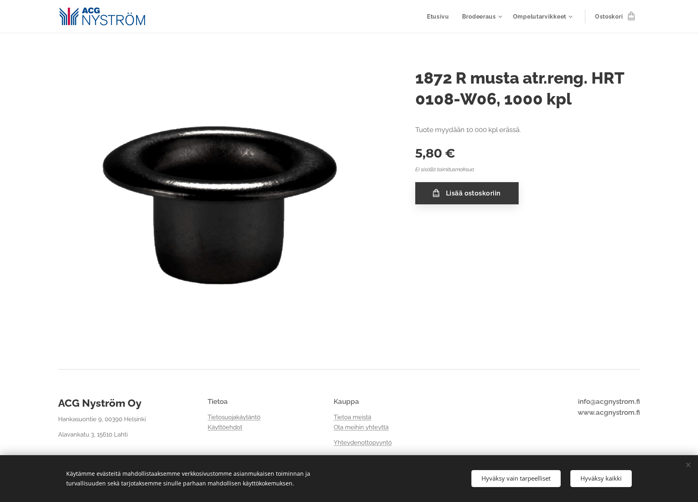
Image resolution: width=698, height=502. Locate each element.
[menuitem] (440, 16)
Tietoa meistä (352, 417)
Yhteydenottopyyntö (363, 442)
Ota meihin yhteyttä (361, 427)
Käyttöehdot (225, 427)
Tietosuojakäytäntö (234, 417)
